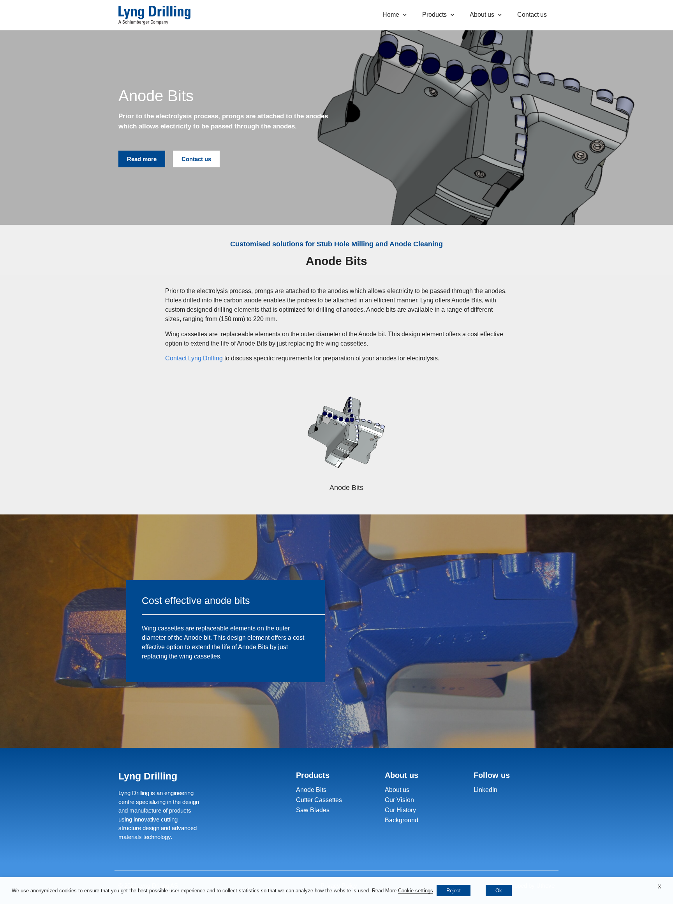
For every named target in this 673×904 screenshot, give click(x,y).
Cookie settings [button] (415, 890)
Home (390, 14)
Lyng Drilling (147, 776)
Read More (384, 890)
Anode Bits (311, 789)
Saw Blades (312, 810)
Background (401, 820)
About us (482, 14)
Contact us (532, 14)
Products (434, 14)
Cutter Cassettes (319, 800)
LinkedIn (485, 789)
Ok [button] (498, 890)
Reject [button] (453, 890)
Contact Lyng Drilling (194, 358)
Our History (400, 810)
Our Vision (399, 800)
